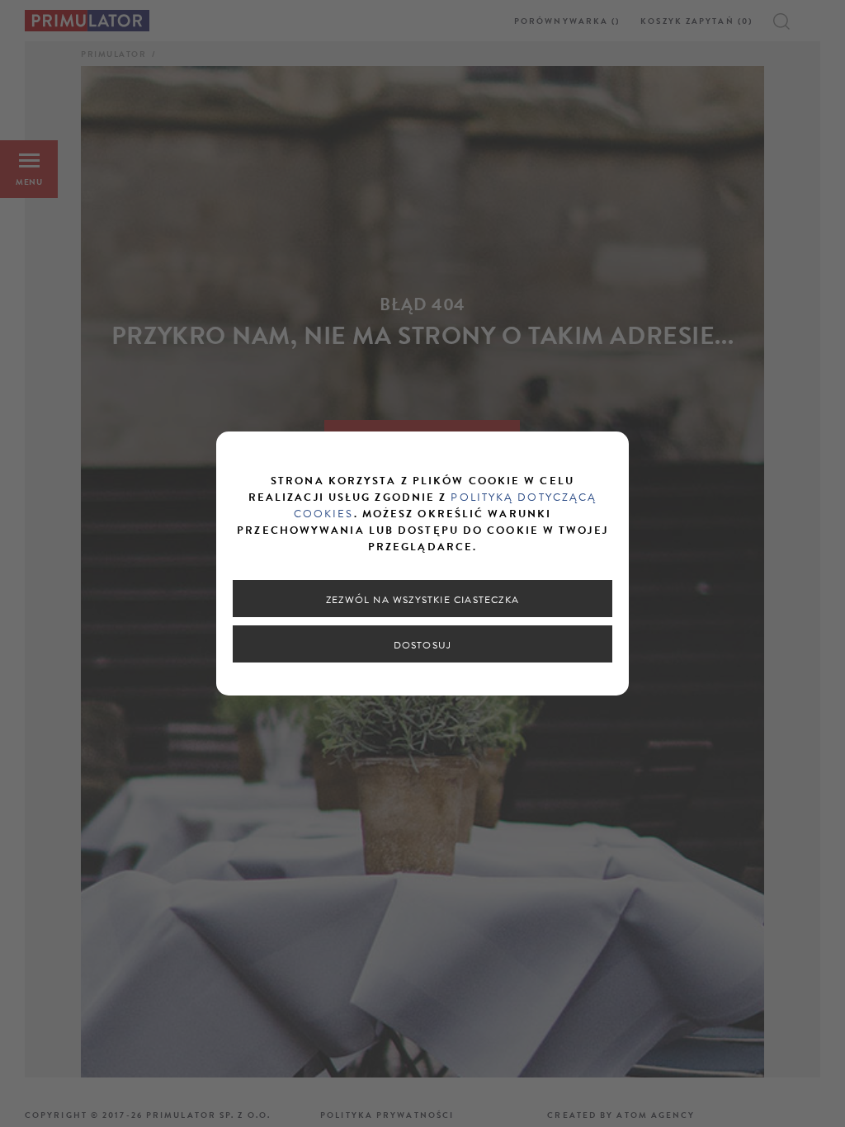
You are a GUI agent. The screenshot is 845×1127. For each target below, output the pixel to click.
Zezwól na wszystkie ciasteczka (422, 599)
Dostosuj (423, 645)
